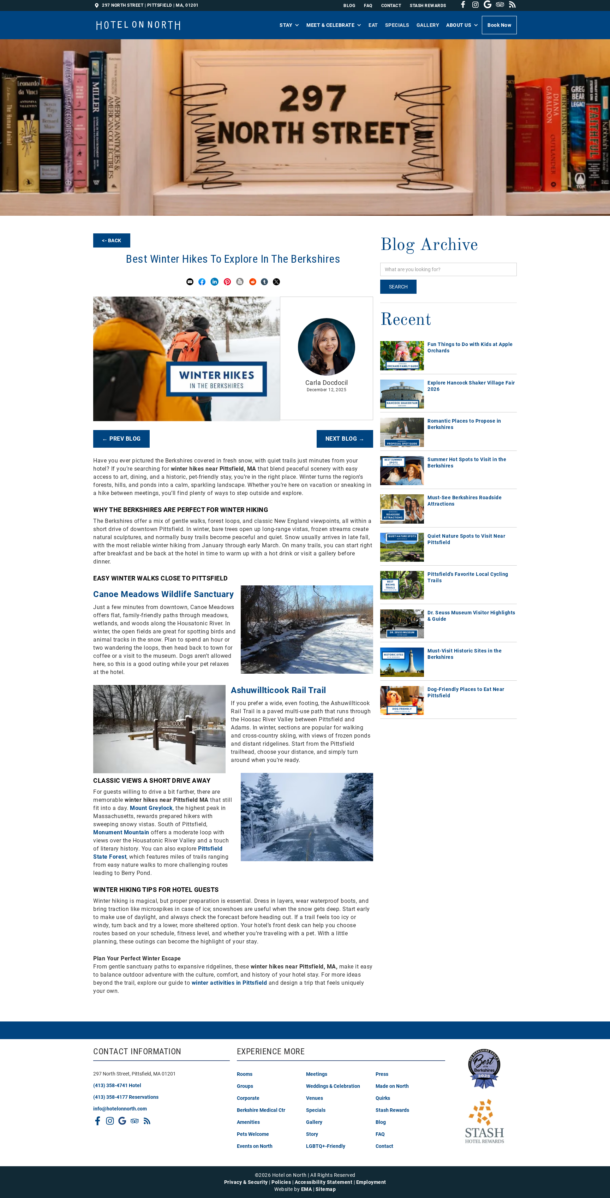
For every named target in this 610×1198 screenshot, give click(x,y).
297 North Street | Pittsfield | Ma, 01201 (150, 5)
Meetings (316, 1074)
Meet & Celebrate (330, 25)
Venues (314, 1098)
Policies (281, 1182)
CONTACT (391, 5)
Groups (245, 1086)
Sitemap (326, 1189)
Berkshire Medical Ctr (261, 1110)
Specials (397, 25)
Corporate (248, 1098)
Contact (384, 1146)
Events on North (255, 1146)
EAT (373, 25)
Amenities (248, 1122)
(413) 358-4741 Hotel (117, 1085)
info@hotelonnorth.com (120, 1108)
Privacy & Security (246, 1182)
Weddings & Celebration (333, 1086)
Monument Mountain (121, 832)
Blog (349, 5)
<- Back (111, 240)
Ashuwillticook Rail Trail (278, 690)
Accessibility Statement (324, 1182)
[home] (138, 21)
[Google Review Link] (486, 4)
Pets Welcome (253, 1134)
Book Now (499, 25)
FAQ (368, 5)
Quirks (383, 1098)
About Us (458, 25)
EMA (306, 1189)
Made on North (392, 1086)
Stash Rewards (392, 1110)
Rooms (244, 1074)
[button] (289, 25)
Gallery (428, 25)
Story (312, 1134)
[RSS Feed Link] (145, 1120)
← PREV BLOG (121, 438)
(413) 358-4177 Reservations (126, 1097)
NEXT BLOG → (345, 438)
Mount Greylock (151, 808)
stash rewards (428, 5)
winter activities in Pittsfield (229, 982)
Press (382, 1074)
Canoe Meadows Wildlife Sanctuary (163, 594)
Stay (286, 25)
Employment (371, 1182)
